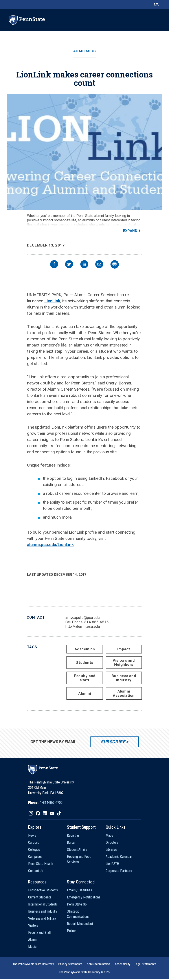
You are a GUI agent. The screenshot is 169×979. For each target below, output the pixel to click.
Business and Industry (124, 678)
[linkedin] (84, 264)
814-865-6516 (96, 622)
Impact (123, 649)
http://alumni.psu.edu (82, 626)
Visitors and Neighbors (124, 662)
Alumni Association (124, 693)
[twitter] (69, 264)
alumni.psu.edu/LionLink (50, 544)
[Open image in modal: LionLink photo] (84, 152)
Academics (84, 51)
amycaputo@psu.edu (82, 617)
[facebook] (54, 264)
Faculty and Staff (85, 678)
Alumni (84, 693)
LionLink (52, 300)
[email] (99, 264)
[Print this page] (114, 264)
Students (84, 662)
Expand (130, 231)
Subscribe (113, 741)
